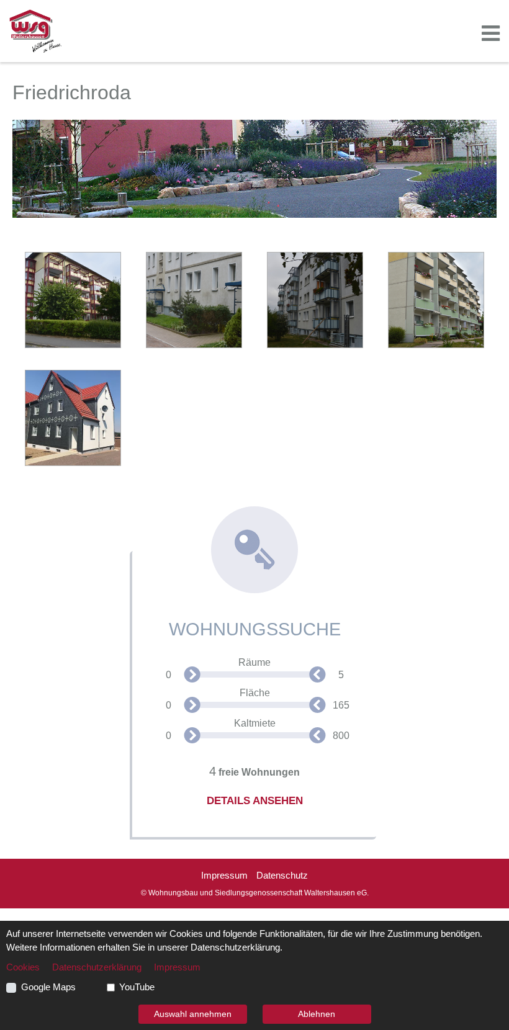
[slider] (194, 676)
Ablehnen (316, 1014)
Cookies (23, 967)
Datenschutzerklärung (97, 967)
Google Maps (48, 987)
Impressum (224, 875)
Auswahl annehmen (193, 1014)
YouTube (137, 987)
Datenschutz (282, 875)
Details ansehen (255, 800)
